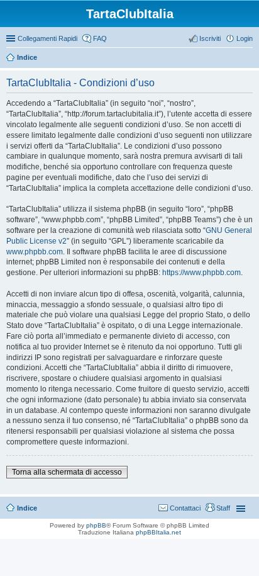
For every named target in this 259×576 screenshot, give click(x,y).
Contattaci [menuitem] (185, 508)
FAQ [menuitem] (100, 38)
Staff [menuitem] (223, 508)
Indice (27, 57)
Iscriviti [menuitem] (210, 38)
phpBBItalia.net (158, 532)
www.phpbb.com (34, 251)
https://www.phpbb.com (201, 272)
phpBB (96, 525)
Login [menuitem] (244, 38)
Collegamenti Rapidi (47, 38)
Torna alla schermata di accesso (67, 472)
